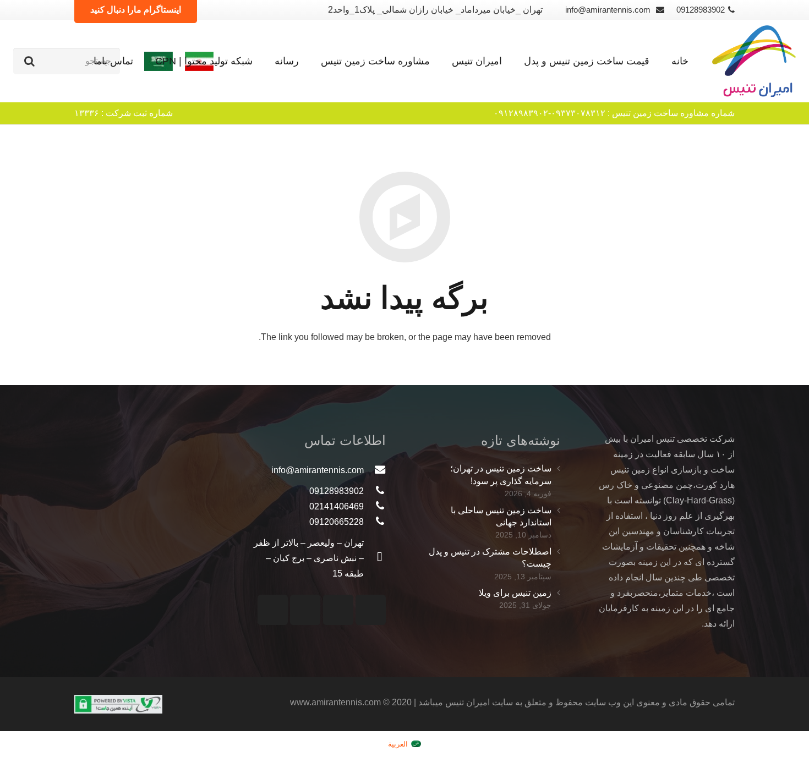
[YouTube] (338, 610)
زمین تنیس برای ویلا (515, 592)
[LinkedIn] (273, 610)
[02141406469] (375, 506)
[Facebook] (305, 610)
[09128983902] (375, 491)
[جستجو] (29, 61)
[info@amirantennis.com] (375, 470)
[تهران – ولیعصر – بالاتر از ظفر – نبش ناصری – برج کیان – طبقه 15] (375, 558)
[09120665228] (375, 522)
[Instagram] (371, 610)
